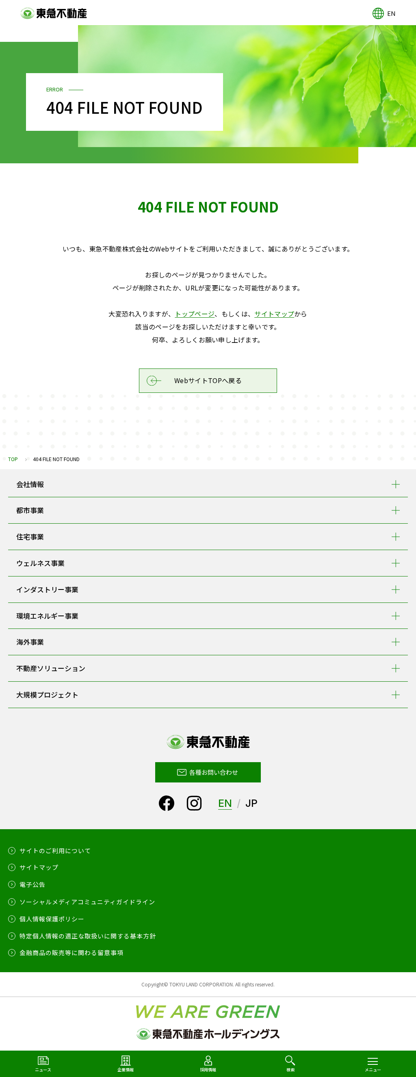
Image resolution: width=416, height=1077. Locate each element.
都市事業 (30, 510)
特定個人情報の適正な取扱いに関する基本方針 (88, 936)
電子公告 (33, 884)
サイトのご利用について (55, 850)
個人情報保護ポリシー (52, 918)
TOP (13, 458)
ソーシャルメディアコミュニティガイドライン (87, 901)
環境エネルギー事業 (47, 616)
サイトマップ (274, 314)
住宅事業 (30, 536)
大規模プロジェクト (47, 694)
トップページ (194, 314)
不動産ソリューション (50, 668)
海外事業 (30, 642)
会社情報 (30, 484)
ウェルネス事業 (40, 563)
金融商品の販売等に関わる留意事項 (72, 952)
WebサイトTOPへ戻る (208, 380)
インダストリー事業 (47, 589)
